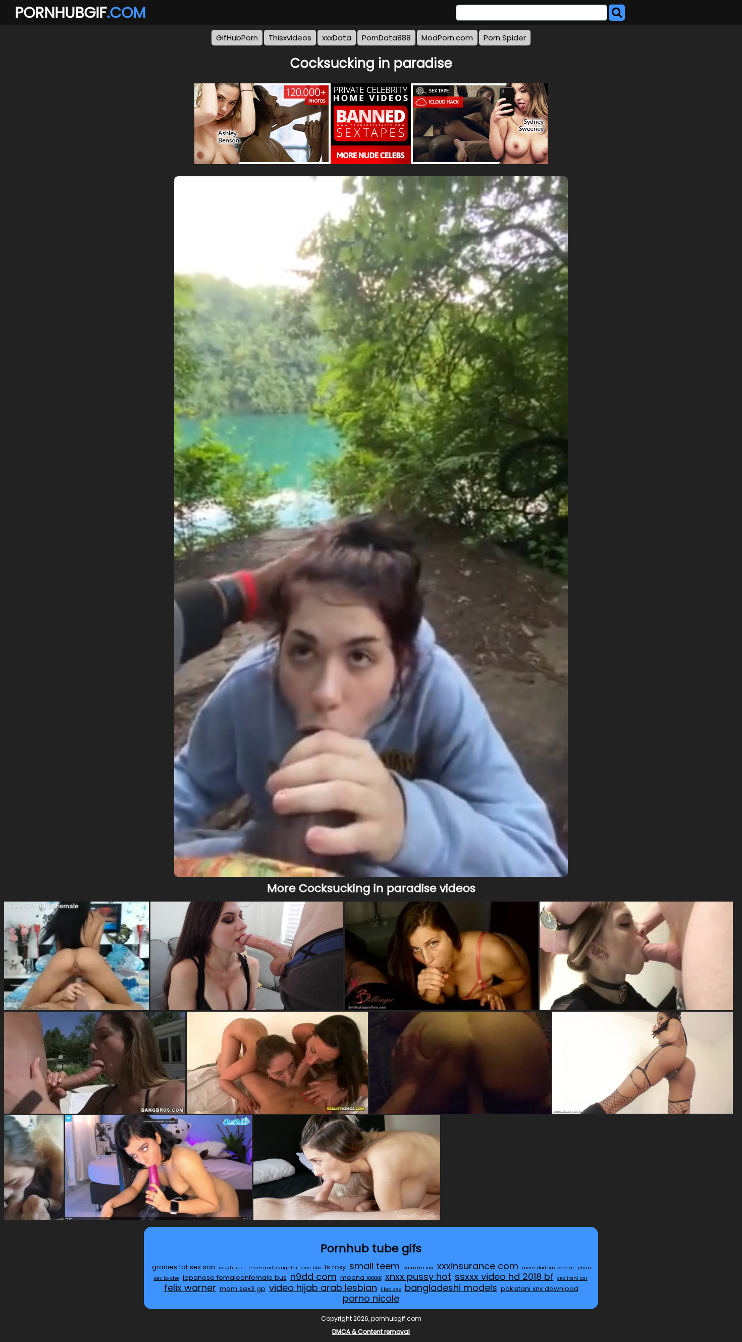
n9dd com (313, 1276)
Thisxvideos (290, 37)
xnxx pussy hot (418, 1276)
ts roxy (335, 1267)
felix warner (190, 1287)
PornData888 (386, 37)
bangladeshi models (451, 1287)
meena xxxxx (361, 1277)
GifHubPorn (237, 37)
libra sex (391, 1289)
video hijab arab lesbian (323, 1287)
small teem (374, 1266)
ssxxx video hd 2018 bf (504, 1276)
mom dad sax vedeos (548, 1267)
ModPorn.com (447, 37)
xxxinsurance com (477, 1266)
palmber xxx (418, 1267)
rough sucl (232, 1267)
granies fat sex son (183, 1267)
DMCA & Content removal (371, 1331)
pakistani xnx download (539, 1289)
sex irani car (572, 1278)
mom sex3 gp (243, 1289)
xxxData (336, 37)
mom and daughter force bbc (284, 1267)
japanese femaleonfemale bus (235, 1277)
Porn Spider (505, 37)
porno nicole (371, 1298)
